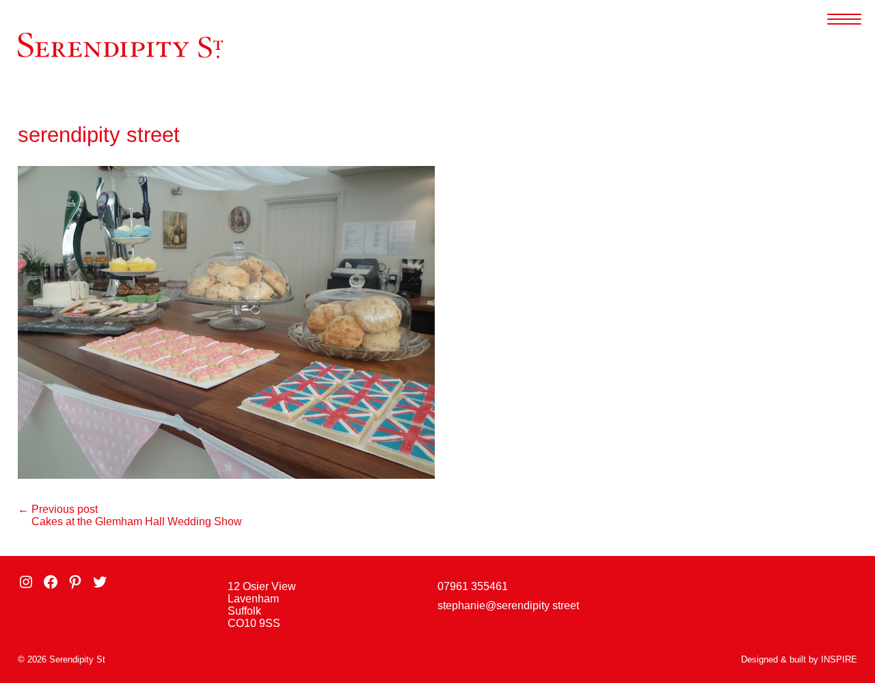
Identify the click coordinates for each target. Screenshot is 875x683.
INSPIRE (839, 659)
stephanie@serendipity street (508, 605)
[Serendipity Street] (120, 45)
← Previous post (58, 509)
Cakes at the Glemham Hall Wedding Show (136, 521)
